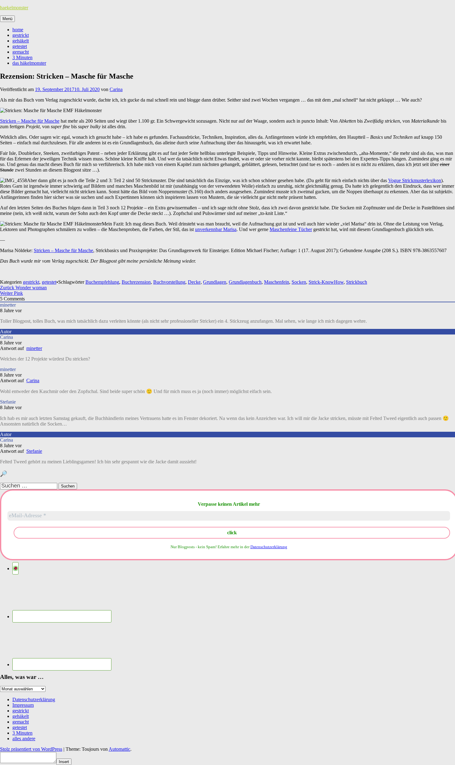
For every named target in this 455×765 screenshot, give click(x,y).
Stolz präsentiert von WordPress (31, 749)
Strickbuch (356, 282)
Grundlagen (214, 282)
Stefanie (34, 451)
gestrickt (20, 35)
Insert (64, 761)
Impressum (23, 705)
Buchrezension (136, 282)
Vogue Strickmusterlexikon (414, 180)
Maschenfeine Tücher (291, 229)
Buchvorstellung (169, 282)
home (17, 29)
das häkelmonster (29, 63)
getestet (19, 46)
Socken (299, 282)
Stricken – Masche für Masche (29, 121)
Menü (7, 18)
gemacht (20, 52)
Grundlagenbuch (245, 282)
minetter (34, 348)
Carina (116, 89)
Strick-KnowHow (326, 282)
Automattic (119, 749)
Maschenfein (276, 282)
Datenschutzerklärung (268, 546)
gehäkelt (20, 40)
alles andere (23, 738)
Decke (194, 282)
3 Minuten (22, 57)
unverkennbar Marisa (215, 229)
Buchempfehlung (102, 282)
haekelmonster (14, 7)
